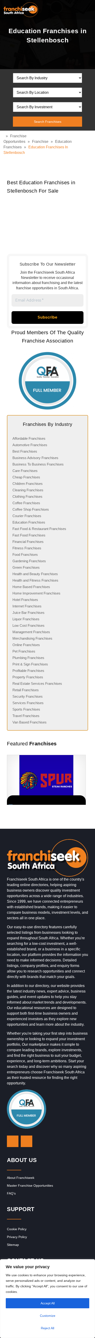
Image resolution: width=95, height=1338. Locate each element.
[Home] (4, 136)
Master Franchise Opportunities (30, 1185)
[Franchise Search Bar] (76, 8)
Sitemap (13, 1245)
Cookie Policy (17, 1229)
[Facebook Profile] (26, 1141)
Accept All (48, 1303)
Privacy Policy (17, 1237)
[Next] (82, 780)
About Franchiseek (20, 1178)
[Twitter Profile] (12, 1141)
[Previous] (12, 780)
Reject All (47, 1328)
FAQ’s (11, 1193)
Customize (47, 1316)
